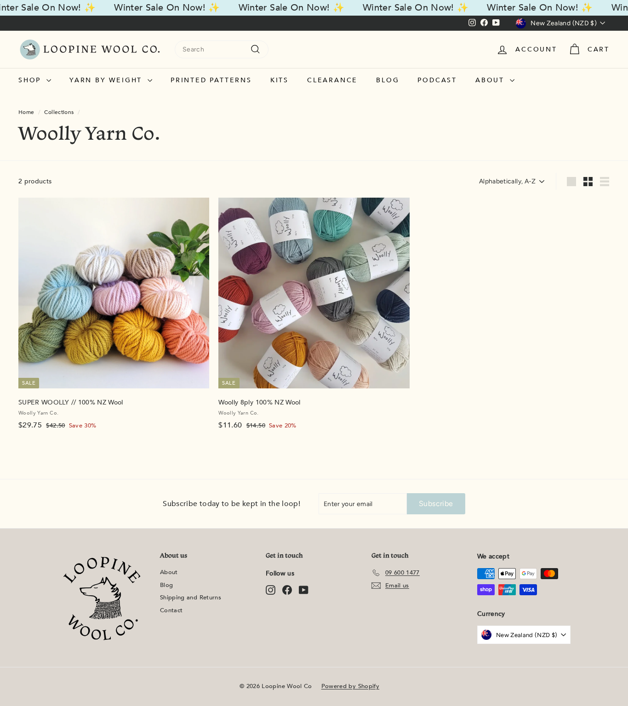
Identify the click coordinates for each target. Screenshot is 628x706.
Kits (279, 80)
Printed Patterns (211, 80)
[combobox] (221, 49)
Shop (31, 80)
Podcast (437, 80)
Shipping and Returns (190, 597)
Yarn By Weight (107, 80)
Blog (387, 80)
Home (26, 112)
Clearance (332, 80)
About (491, 80)
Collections (59, 112)
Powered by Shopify (350, 686)
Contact (171, 610)
